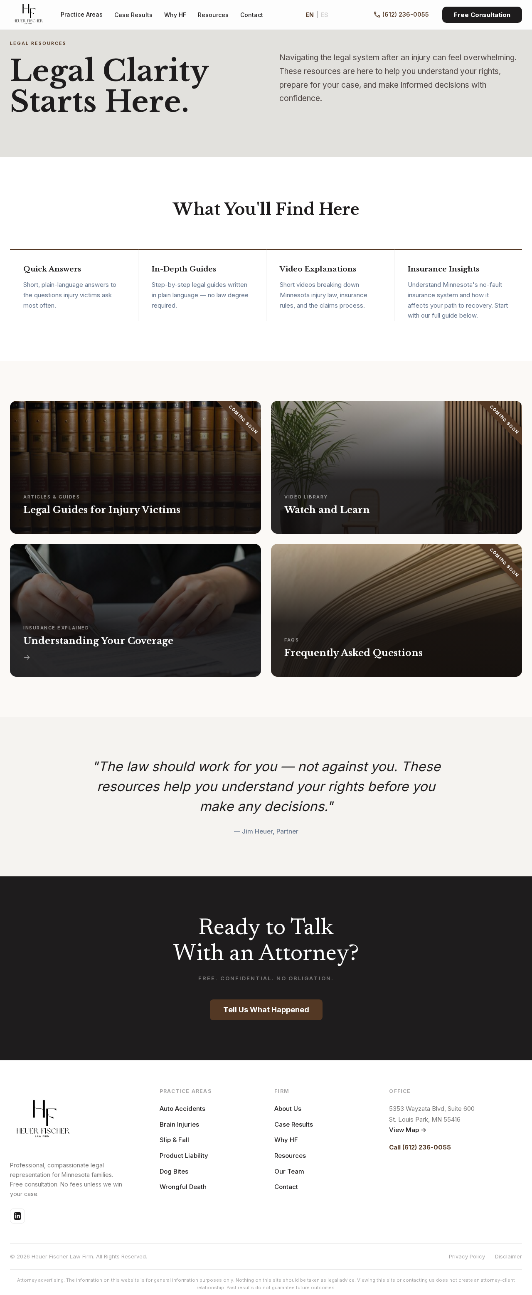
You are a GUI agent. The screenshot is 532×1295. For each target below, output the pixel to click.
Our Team (289, 1171)
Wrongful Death (183, 1187)
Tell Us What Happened (266, 1009)
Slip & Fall (174, 1140)
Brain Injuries (179, 1124)
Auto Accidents (182, 1108)
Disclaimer (508, 1256)
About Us (287, 1108)
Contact (251, 14)
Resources (213, 14)
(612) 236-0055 (405, 14)
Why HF (175, 14)
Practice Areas (82, 14)
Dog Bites (174, 1171)
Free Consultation (482, 15)
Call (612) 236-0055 (420, 1147)
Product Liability (184, 1155)
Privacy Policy (467, 1256)
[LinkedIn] (17, 1216)
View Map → (407, 1130)
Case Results (133, 14)
